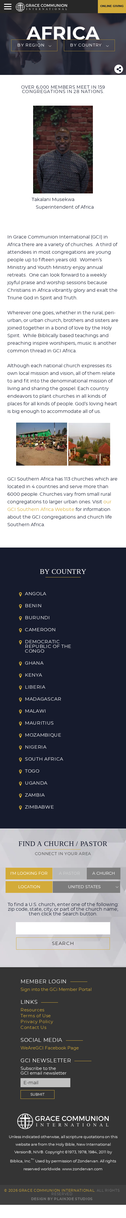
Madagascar (43, 699)
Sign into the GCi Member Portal (56, 989)
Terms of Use (36, 1016)
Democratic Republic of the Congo (48, 646)
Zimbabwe (39, 807)
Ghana (34, 663)
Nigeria (36, 747)
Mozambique (43, 735)
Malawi (35, 711)
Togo (32, 771)
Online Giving (112, 6)
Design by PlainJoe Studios (62, 1199)
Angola (35, 593)
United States (84, 887)
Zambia (35, 795)
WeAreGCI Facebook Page (50, 1048)
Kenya (33, 675)
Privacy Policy (37, 1022)
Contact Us (34, 1027)
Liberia (35, 687)
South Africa (44, 759)
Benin (33, 605)
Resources (33, 1010)
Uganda (36, 783)
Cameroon (40, 629)
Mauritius (39, 723)
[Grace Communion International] (41, 7)
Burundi (37, 617)
